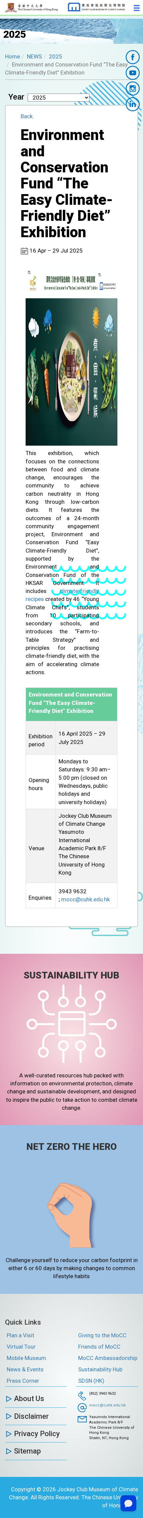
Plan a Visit (20, 1335)
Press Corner (23, 1380)
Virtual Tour (21, 1346)
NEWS (34, 56)
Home (12, 56)
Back (27, 116)
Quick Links (23, 1322)
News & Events (25, 1369)
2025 (55, 56)
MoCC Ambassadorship (107, 1358)
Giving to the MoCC (102, 1335)
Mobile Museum (26, 1358)
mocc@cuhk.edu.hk (85, 899)
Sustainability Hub (100, 1369)
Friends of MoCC (99, 1346)
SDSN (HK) (91, 1380)
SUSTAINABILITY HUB (71, 975)
